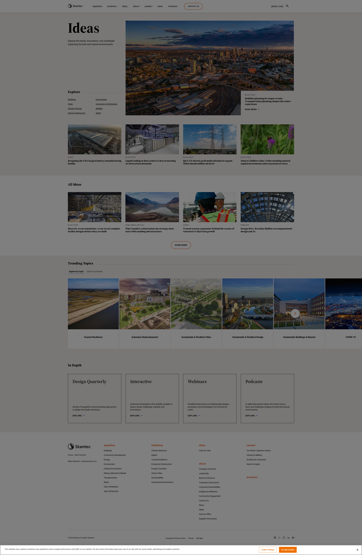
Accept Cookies (287, 550)
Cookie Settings (267, 550)
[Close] (357, 550)
